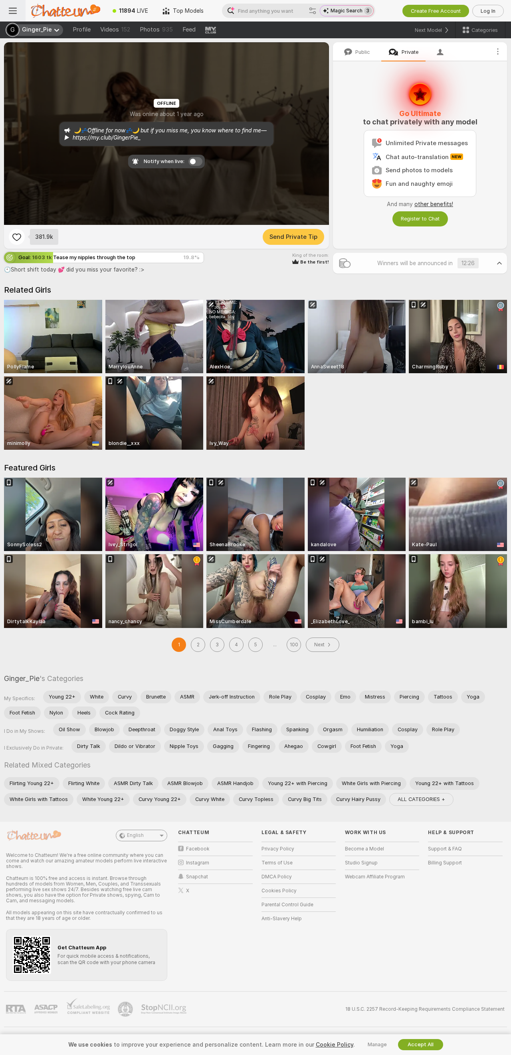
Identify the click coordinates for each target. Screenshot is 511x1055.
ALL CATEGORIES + (421, 799)
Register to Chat (420, 219)
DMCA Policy (276, 877)
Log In (488, 11)
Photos (156, 29)
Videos (115, 29)
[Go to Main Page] (65, 11)
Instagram (197, 863)
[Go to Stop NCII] (164, 1009)
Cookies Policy (279, 891)
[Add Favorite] (17, 237)
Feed (189, 29)
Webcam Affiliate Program (375, 877)
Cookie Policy (334, 1044)
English (135, 835)
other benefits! (433, 204)
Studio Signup (361, 863)
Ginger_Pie (22, 678)
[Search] (312, 10)
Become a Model (364, 849)
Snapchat (197, 877)
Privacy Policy (277, 849)
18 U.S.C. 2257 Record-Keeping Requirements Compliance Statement (425, 1009)
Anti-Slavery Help (281, 918)
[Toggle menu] (13, 11)
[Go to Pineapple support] (126, 1009)
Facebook (198, 849)
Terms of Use (277, 863)
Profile (82, 29)
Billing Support (445, 863)
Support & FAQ (445, 849)
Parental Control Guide (287, 904)
